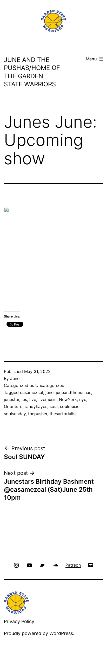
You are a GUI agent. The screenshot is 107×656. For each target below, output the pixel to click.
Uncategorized (49, 385)
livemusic (47, 399)
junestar (11, 399)
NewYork (68, 399)
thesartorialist (63, 413)
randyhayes (36, 406)
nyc (82, 399)
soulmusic (69, 406)
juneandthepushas (73, 392)
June (14, 378)
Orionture (13, 406)
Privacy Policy (19, 621)
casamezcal (31, 392)
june (49, 392)
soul (54, 406)
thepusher (37, 413)
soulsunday (15, 413)
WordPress (61, 633)
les (24, 399)
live (32, 399)
